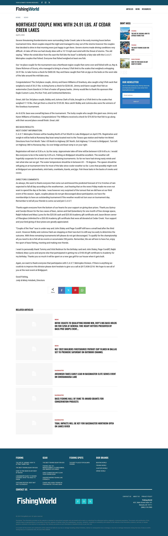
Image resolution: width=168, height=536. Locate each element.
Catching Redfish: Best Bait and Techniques (26, 483)
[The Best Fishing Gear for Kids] (125, 47)
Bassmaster (59, 370)
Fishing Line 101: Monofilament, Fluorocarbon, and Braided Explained (53, 467)
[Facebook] (42, 2)
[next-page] (125, 72)
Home (18, 17)
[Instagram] (45, 2)
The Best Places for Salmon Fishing (79, 463)
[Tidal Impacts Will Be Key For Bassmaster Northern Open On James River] (34, 423)
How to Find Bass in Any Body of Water (139, 63)
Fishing (133, 31)
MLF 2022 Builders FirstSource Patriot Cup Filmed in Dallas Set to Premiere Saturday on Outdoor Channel (86, 350)
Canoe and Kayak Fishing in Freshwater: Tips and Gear (52, 483)
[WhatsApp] (82, 290)
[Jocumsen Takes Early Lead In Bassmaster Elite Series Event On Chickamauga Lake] (34, 374)
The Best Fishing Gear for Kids (140, 48)
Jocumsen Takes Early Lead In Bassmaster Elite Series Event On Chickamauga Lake (85, 375)
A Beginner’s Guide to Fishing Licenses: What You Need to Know (26, 477)
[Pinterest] (75, 290)
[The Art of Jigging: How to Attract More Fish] (125, 33)
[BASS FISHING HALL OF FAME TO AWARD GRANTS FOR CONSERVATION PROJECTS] (34, 399)
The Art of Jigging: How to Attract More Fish (140, 34)
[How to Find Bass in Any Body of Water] (125, 62)
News (26, 17)
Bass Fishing (135, 59)
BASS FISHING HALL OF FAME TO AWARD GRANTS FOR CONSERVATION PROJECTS (79, 400)
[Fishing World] (28, 9)
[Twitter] (49, 2)
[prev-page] (121, 72)
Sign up (136, 101)
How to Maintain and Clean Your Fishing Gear (53, 473)
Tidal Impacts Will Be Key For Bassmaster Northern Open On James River (84, 425)
